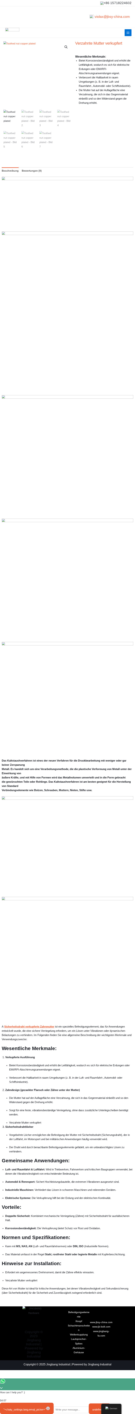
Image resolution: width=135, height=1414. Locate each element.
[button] (66, 47)
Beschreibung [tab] (10, 170)
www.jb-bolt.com (101, 1326)
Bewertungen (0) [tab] (32, 170)
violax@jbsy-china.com (112, 16)
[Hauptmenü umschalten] (128, 32)
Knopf (79, 1321)
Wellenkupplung (79, 1334)
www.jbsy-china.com (101, 1322)
